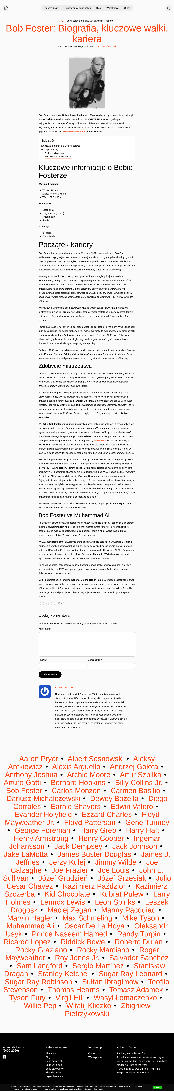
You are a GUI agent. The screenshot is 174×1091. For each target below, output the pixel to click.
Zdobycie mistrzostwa (54, 153)
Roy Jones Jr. (77, 958)
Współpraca (112, 8)
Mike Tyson (140, 918)
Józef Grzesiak (122, 878)
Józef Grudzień (63, 878)
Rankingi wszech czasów (131, 1053)
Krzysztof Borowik (107, 46)
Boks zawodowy (54, 1068)
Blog (98, 8)
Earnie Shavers (76, 806)
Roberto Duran (139, 942)
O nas (127, 8)
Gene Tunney (146, 822)
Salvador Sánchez (138, 958)
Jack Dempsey (78, 846)
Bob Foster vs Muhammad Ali (58, 156)
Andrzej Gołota (134, 767)
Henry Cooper (101, 838)
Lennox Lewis (62, 902)
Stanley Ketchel (63, 974)
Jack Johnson (134, 846)
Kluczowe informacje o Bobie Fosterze (60, 146)
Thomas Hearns (74, 990)
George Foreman (42, 830)
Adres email (95, 660)
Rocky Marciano (103, 950)
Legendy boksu (51, 8)
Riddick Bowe (83, 942)
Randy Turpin (139, 934)
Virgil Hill (69, 998)
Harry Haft (142, 830)
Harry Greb (98, 830)
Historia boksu (53, 1072)
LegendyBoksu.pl (6, 8)
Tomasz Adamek (136, 990)
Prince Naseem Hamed (69, 934)
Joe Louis (113, 870)
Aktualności (51, 1053)
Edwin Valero (132, 806)
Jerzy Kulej (67, 862)
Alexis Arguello (76, 767)
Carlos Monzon (76, 791)
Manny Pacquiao (128, 910)
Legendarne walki (55, 1076)
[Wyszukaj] (168, 8)
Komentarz (45, 629)
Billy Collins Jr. (139, 782)
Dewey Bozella (114, 798)
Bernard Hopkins (78, 782)
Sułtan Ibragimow (110, 982)
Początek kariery (49, 149)
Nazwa (43, 660)
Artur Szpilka (140, 775)
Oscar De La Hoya (94, 926)
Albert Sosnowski (96, 759)
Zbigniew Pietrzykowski (107, 1010)
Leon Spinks (115, 902)
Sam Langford (40, 966)
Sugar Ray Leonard (130, 974)
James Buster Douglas (94, 854)
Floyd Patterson (90, 822)
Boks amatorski (54, 1061)
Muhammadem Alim (74, 131)
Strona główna (62, 20)
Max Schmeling (87, 918)
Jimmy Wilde (115, 862)
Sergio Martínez (98, 966)
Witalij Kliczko (88, 1006)
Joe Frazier (100, 440)
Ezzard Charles (107, 814)
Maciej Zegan (69, 910)
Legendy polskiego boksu (78, 8)
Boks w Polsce (53, 1064)
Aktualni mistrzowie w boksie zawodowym (140, 1057)
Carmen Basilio (135, 791)
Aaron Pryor (39, 759)
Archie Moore (88, 775)
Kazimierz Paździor (94, 886)
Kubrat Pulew (121, 894)
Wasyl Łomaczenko (125, 998)
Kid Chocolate (67, 894)
